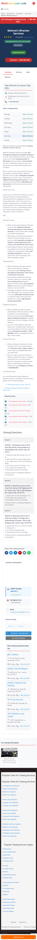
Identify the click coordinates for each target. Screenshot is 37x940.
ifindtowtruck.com (13, 3)
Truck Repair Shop (7, 861)
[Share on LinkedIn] (15, 553)
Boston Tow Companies (9, 819)
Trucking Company (8, 911)
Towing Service (6, 849)
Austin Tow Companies (9, 813)
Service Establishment (9, 852)
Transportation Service (9, 875)
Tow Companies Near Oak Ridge (18, 416)
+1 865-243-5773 (23, 726)
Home (3, 13)
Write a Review (28, 37)
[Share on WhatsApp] (29, 553)
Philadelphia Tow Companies (11, 833)
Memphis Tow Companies (10, 827)
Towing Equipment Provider (10, 882)
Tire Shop (5, 866)
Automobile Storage (8, 905)
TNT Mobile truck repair (15, 715)
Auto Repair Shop (7, 858)
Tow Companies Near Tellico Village (19, 411)
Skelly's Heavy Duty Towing (16, 684)
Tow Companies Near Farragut (18, 405)
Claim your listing (29, 927)
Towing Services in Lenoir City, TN (19, 384)
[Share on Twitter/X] (11, 553)
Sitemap (13, 922)
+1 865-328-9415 (23, 695)
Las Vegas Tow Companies (10, 802)
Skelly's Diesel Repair (17, 668)
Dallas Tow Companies (9, 792)
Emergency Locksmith (9, 902)
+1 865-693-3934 (23, 709)
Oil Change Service (8, 888)
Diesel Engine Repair (8, 899)
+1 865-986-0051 (13, 102)
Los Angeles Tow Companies (10, 786)
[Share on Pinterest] (20, 553)
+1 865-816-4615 (23, 664)
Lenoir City (28, 13)
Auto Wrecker (6, 855)
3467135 (14, 591)
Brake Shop (5, 891)
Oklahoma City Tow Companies (11, 824)
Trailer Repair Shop (8, 908)
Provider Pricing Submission (11, 927)
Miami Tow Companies (9, 795)
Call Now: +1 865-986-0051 (18, 60)
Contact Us (22, 922)
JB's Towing (12, 654)
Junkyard (5, 894)
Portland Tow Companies (9, 810)
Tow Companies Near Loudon (17, 401)
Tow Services (10, 13)
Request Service (18, 937)
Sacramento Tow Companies (10, 816)
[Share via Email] (24, 553)
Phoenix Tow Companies (9, 799)
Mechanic (5, 872)
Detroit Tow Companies (9, 836)
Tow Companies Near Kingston (18, 422)
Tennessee (19, 13)
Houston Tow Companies (9, 789)
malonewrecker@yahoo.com (20, 612)
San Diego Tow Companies (10, 805)
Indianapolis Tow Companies (11, 830)
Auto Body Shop (7, 878)
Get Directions (18, 52)
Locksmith (5, 885)
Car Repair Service (7, 869)
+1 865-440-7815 (23, 678)
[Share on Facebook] (6, 553)
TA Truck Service (15, 699)
